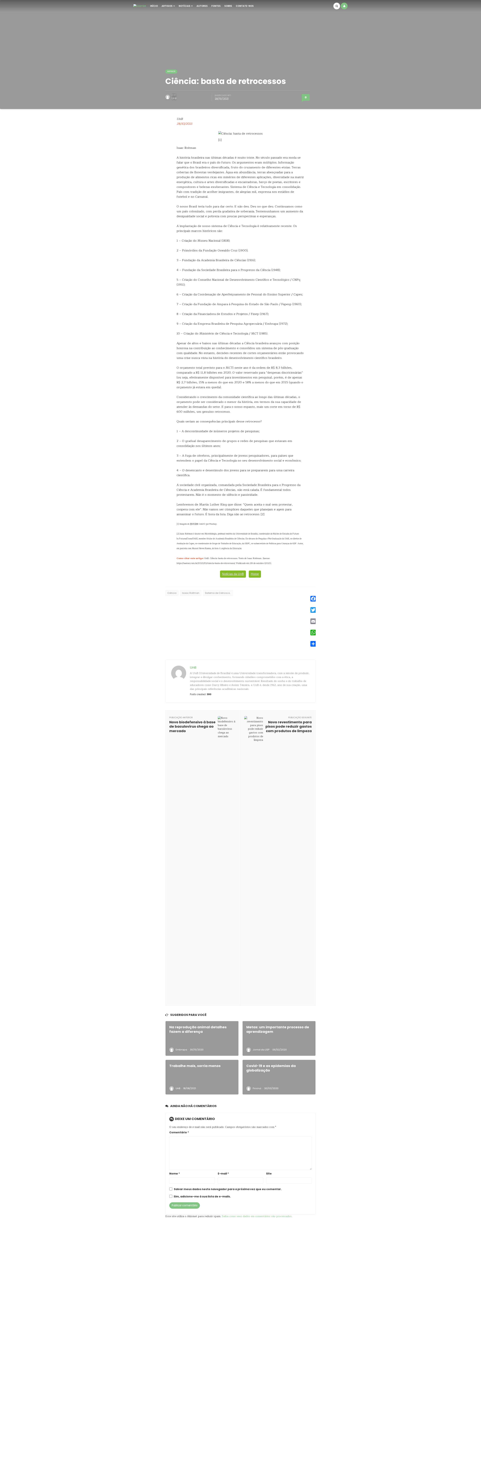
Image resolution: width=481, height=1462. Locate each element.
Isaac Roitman (190, 593)
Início (154, 6)
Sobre (228, 6)
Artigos (167, 6)
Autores (202, 6)
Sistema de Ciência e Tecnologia (219, 593)
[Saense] (139, 6)
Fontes (216, 6)
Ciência (171, 593)
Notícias (184, 6)
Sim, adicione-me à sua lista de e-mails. (202, 1196)
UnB (174, 98)
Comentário (179, 1132)
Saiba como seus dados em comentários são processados (257, 1216)
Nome (174, 1173)
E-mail (223, 1173)
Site (269, 1173)
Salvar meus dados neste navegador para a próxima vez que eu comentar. (228, 1189)
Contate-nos (245, 6)
